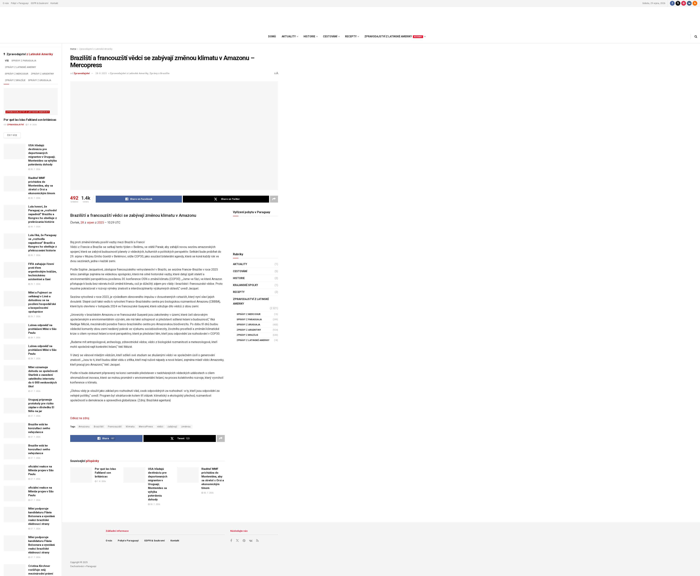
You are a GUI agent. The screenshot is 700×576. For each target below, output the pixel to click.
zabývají (172, 426)
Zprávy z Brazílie (15, 80)
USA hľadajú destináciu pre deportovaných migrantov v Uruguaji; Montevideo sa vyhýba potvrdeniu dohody (157, 484)
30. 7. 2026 (35, 169)
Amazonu (84, 426)
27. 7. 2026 (35, 391)
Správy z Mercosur (16, 74)
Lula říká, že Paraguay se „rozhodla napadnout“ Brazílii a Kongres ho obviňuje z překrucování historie (42, 243)
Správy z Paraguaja (23, 60)
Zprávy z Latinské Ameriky (20, 67)
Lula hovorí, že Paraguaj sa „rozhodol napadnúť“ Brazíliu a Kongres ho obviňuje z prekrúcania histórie (42, 214)
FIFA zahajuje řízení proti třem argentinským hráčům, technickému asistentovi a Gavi (42, 271)
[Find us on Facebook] (672, 3)
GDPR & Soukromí (39, 3)
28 (82, 222)
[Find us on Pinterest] (683, 3)
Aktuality (240, 264)
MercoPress (146, 426)
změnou (186, 426)
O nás (6, 3)
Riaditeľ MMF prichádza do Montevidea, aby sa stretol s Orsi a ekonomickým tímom (41, 185)
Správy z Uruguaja (39, 80)
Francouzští (115, 426)
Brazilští (99, 426)
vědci (160, 426)
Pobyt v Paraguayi (20, 3)
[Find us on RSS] (695, 3)
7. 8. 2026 (32, 125)
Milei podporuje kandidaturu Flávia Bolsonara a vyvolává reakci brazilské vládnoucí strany (41, 516)
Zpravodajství (15, 125)
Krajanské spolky (245, 285)
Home (73, 49)
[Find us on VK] (689, 3)
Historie (239, 278)
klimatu (130, 426)
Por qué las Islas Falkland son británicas (30, 120)
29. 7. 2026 (35, 284)
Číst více (14, 135)
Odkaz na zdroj (79, 418)
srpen (90, 222)
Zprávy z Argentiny (42, 74)
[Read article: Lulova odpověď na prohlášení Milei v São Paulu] (15, 331)
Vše (7, 60)
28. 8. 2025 (101, 73)
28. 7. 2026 (35, 337)
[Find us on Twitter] (678, 3)
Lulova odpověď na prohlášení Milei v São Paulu (42, 329)
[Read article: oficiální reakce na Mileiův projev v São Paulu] (15, 472)
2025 (100, 222)
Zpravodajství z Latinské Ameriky (27, 112)
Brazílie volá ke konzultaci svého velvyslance (39, 428)
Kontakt (54, 3)
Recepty (238, 292)
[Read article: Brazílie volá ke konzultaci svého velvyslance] (15, 430)
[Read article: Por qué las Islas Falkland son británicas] (31, 101)
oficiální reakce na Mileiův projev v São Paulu (41, 470)
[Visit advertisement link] (147, 450)
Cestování (240, 271)
